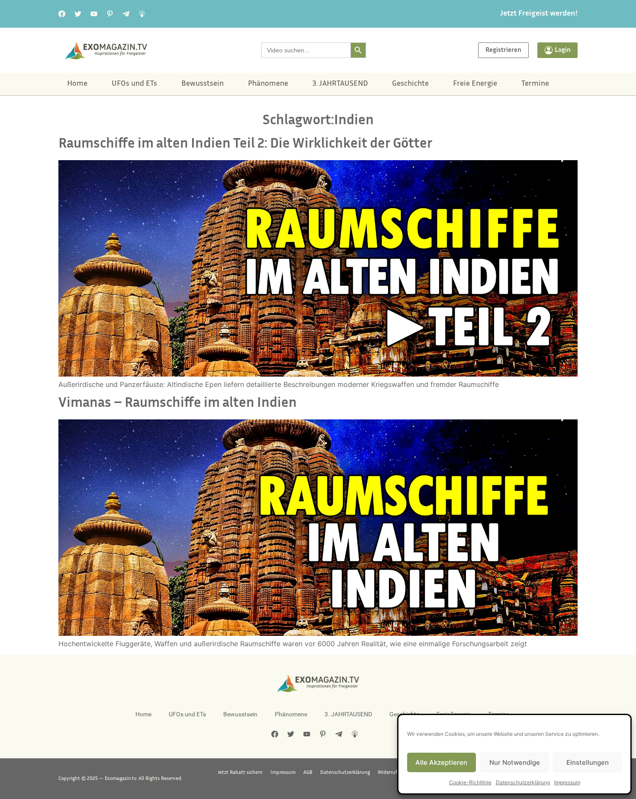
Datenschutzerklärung (523, 782)
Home (77, 84)
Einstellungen (587, 762)
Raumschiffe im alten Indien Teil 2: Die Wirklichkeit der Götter (245, 144)
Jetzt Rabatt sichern (240, 772)
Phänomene (268, 84)
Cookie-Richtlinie (470, 782)
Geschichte (410, 84)
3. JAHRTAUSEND (340, 84)
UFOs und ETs (134, 84)
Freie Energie (475, 84)
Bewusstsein (202, 84)
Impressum (567, 782)
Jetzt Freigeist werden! (539, 13)
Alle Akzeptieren (441, 762)
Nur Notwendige (514, 762)
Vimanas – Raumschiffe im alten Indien (177, 403)
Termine (535, 84)
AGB (307, 772)
